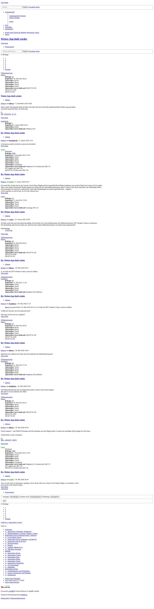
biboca (3, 75)
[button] (7, 69)
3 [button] (5, 62)
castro (3, 196)
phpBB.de (23, 595)
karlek (3, 149)
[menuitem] (17, 16)
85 (13, 281)
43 (13, 77)
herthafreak (4, 121)
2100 (13, 153)
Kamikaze (4, 279)
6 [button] (5, 68)
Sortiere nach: (25, 497)
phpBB (11, 591)
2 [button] (5, 60)
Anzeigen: (6, 497)
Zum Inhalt (4, 2)
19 (13, 198)
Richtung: (46, 497)
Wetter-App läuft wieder (14, 39)
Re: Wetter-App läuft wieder (13, 133)
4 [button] (5, 64)
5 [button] (5, 66)
